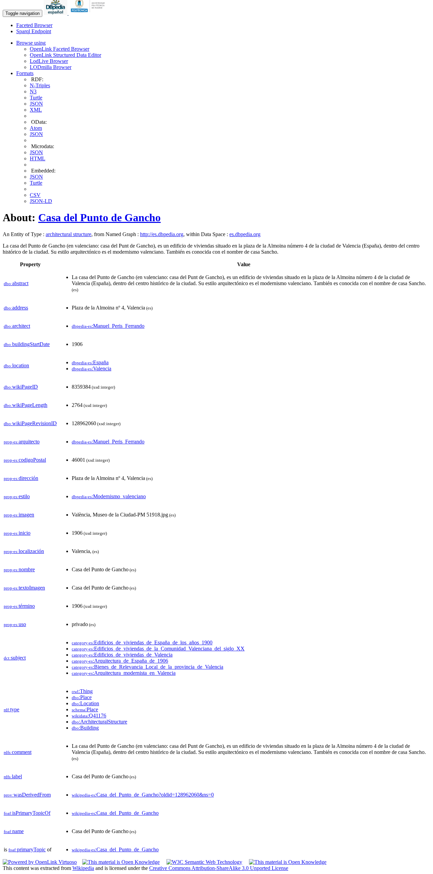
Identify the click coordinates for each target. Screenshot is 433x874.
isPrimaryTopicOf (27, 813)
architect (17, 326)
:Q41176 (89, 715)
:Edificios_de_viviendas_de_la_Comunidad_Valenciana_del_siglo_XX (158, 648)
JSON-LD (41, 201)
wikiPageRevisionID (30, 423)
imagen (19, 515)
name (14, 831)
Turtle (36, 97)
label (13, 776)
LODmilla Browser (50, 67)
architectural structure (68, 234)
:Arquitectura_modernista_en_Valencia (124, 673)
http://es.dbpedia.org (161, 234)
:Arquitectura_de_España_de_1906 (120, 661)
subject (15, 658)
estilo (17, 496)
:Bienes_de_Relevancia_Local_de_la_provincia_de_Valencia (147, 667)
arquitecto (22, 441)
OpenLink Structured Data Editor (65, 55)
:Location (85, 703)
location (16, 365)
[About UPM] (89, 13)
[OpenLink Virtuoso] (40, 862)
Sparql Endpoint (33, 31)
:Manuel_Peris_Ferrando (108, 326)
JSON (36, 104)
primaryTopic (27, 849)
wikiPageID (21, 387)
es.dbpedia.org (244, 234)
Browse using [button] (31, 43)
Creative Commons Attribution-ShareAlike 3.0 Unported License (218, 868)
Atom (36, 128)
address (16, 307)
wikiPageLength (25, 405)
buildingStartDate (27, 344)
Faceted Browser (34, 25)
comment (17, 752)
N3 (33, 91)
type (11, 709)
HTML (37, 158)
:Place (82, 697)
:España (90, 362)
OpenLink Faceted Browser (59, 49)
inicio (17, 533)
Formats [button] (24, 73)
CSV (35, 195)
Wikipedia (83, 868)
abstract (16, 283)
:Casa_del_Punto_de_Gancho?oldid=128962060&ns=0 (143, 795)
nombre (19, 569)
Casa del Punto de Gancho (99, 217)
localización (24, 551)
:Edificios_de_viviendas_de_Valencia (122, 655)
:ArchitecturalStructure (99, 721)
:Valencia (91, 368)
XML (36, 110)
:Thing (82, 691)
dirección (21, 478)
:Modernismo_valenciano (109, 496)
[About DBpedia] (56, 13)
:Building (85, 728)
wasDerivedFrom (27, 795)
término (19, 606)
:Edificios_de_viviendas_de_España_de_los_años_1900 (142, 642)
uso (15, 624)
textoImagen (24, 588)
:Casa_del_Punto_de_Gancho (115, 813)
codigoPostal (25, 460)
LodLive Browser (49, 61)
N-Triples (40, 85)
